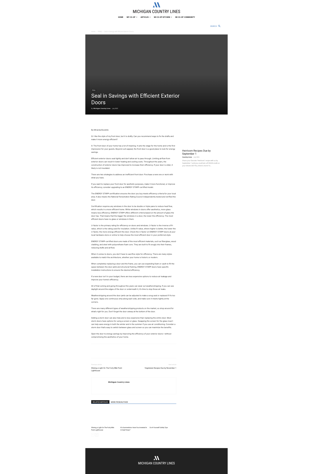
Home (93, 31)
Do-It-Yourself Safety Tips (159, 427)
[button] (216, 26)
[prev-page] (92, 434)
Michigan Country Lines (101, 108)
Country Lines (187, 157)
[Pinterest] (104, 121)
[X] (99, 121)
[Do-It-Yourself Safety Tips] (163, 416)
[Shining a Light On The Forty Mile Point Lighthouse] (104, 416)
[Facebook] (93, 121)
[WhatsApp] (110, 121)
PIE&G (100, 31)
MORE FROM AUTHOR (119, 402)
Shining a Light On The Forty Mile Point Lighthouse (106, 369)
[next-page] (96, 434)
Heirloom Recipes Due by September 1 (196, 152)
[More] (116, 121)
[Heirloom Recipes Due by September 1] (202, 133)
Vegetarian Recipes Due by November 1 (160, 368)
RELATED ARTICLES (100, 402)
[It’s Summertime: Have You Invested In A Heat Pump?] (133, 416)
